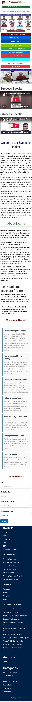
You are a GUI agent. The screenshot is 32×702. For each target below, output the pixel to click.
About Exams (16, 223)
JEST (4, 543)
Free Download (16, 59)
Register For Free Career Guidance (16, 34)
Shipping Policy (8, 692)
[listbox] (16, 506)
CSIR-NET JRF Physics (10, 672)
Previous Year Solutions (16, 63)
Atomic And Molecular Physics (13, 644)
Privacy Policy (7, 688)
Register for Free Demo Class (16, 56)
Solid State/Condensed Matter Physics (16, 638)
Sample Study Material (10, 566)
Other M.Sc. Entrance (10, 549)
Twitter (5, 592)
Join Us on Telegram (17, 38)
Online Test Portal (16, 45)
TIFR (4, 546)
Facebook (6, 589)
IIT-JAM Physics (8, 675)
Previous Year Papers (10, 559)
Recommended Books (10, 579)
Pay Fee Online (15, 67)
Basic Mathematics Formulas (12, 609)
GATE (5, 536)
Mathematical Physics (10, 612)
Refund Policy (7, 685)
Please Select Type (7, 511)
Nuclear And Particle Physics (12, 648)
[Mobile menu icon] (29, 3)
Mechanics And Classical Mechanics (15, 616)
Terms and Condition (10, 682)
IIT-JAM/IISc (6, 539)
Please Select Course (8, 501)
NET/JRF (5, 532)
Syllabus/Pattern (8, 573)
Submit (4, 521)
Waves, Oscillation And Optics (13, 634)
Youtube (6, 599)
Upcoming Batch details (16, 52)
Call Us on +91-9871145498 (17, 49)
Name (3, 482)
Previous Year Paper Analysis (12, 576)
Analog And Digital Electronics (13, 641)
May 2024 (6, 661)
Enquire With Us (16, 41)
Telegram (6, 596)
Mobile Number (6, 492)
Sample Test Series (9, 569)
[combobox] (3, 496)
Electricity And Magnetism (11, 619)
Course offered (16, 320)
